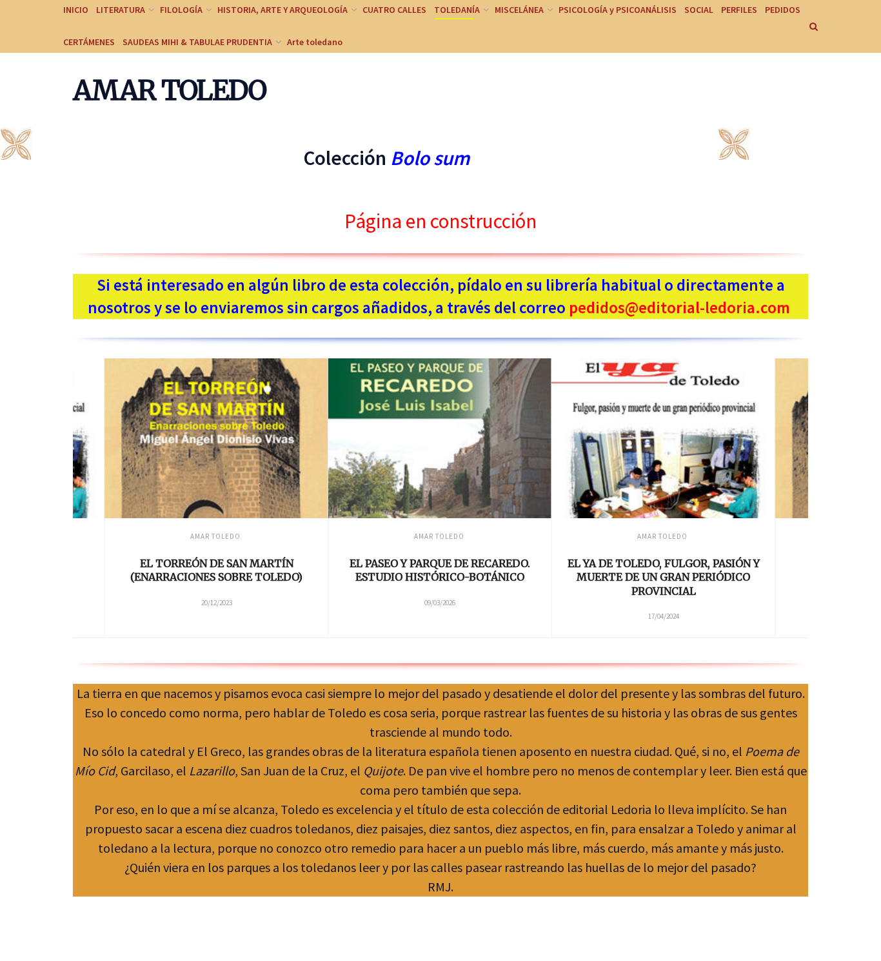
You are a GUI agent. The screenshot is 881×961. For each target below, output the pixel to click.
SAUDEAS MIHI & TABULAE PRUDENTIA (197, 42)
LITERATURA (120, 9)
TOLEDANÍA (457, 9)
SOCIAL (698, 9)
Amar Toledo (215, 536)
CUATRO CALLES (394, 9)
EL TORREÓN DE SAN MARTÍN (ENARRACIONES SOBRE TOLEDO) (216, 570)
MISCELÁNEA (519, 9)
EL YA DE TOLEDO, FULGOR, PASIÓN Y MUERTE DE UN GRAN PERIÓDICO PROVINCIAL (664, 577)
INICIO (75, 9)
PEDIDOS (782, 9)
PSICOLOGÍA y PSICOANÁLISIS (618, 9)
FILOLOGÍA (181, 9)
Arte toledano (314, 42)
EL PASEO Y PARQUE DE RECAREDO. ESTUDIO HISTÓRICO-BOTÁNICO (440, 570)
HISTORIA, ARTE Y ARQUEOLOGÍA (282, 9)
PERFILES (739, 9)
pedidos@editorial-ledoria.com (679, 307)
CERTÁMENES (89, 42)
